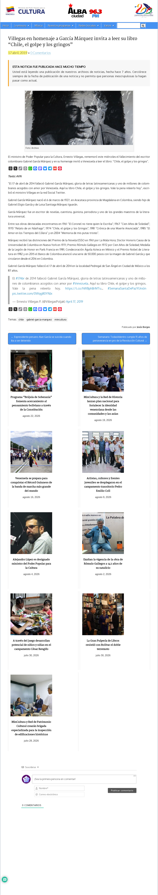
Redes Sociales (87, 25)
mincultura (60, 319)
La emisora (20, 25)
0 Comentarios (40, 53)
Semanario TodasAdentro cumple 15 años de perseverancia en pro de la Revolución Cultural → (120, 338)
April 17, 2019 (74, 301)
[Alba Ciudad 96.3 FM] (79, 11)
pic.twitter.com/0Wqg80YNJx (32, 293)
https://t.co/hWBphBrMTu (83, 288)
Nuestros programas (59, 25)
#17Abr (20, 278)
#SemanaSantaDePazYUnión (127, 288)
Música (38, 25)
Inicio (6, 25)
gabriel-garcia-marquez (39, 319)
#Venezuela (80, 283)
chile (21, 319)
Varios (107, 25)
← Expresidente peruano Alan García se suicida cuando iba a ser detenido (41, 338)
